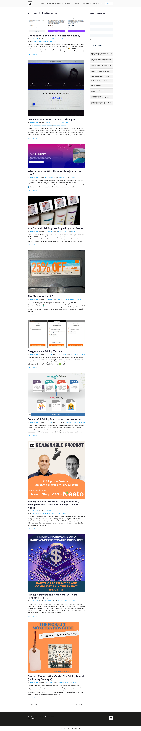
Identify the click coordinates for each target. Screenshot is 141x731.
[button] (55, 4)
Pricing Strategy (49, 41)
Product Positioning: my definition (99, 80)
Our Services (50, 3)
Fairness (44, 125)
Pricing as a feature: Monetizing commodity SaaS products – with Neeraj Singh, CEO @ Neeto (53, 504)
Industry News (65, 38)
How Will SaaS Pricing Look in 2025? (100, 71)
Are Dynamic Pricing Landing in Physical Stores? (56, 228)
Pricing (43, 41)
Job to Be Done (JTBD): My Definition (100, 76)
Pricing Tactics (79, 299)
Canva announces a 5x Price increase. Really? (55, 35)
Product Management (62, 513)
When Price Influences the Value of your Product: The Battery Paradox (101, 60)
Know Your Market (64, 3)
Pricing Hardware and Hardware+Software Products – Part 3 (100, 97)
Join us (94, 3)
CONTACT (109, 3)
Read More (32, 54)
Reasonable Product (75, 728)
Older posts (33, 704)
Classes (76, 3)
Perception (49, 125)
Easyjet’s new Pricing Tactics (45, 351)
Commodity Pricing (37, 513)
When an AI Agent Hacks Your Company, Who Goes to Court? (101, 54)
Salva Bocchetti (34, 38)
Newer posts (80, 704)
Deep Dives (61, 601)
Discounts (68, 299)
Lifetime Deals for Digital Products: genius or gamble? (101, 66)
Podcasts (60, 511)
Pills (59, 299)
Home (42, 3)
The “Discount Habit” (40, 296)
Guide (66, 601)
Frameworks (68, 422)
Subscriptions (57, 41)
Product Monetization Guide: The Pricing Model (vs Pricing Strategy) (101, 103)
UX (84, 354)
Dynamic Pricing (36, 125)
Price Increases (36, 41)
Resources (85, 3)
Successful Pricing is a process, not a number (55, 419)
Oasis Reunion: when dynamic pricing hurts (53, 119)
